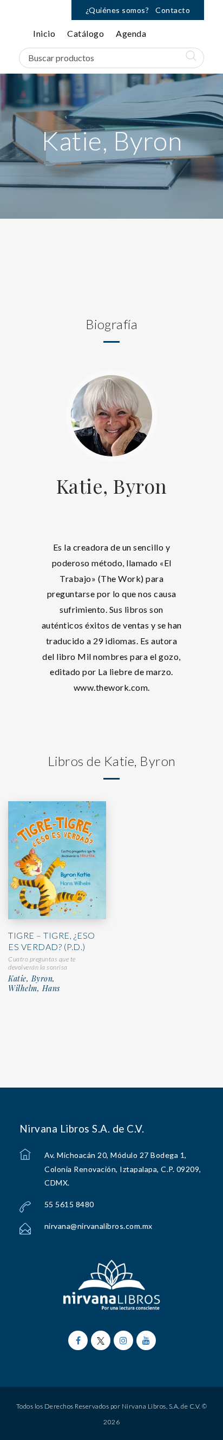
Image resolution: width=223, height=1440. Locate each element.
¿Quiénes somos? (117, 10)
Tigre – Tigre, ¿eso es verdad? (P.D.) (51, 941)
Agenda (131, 33)
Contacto (172, 10)
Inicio (44, 33)
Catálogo (85, 33)
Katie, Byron (111, 486)
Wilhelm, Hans (34, 988)
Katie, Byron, (31, 979)
